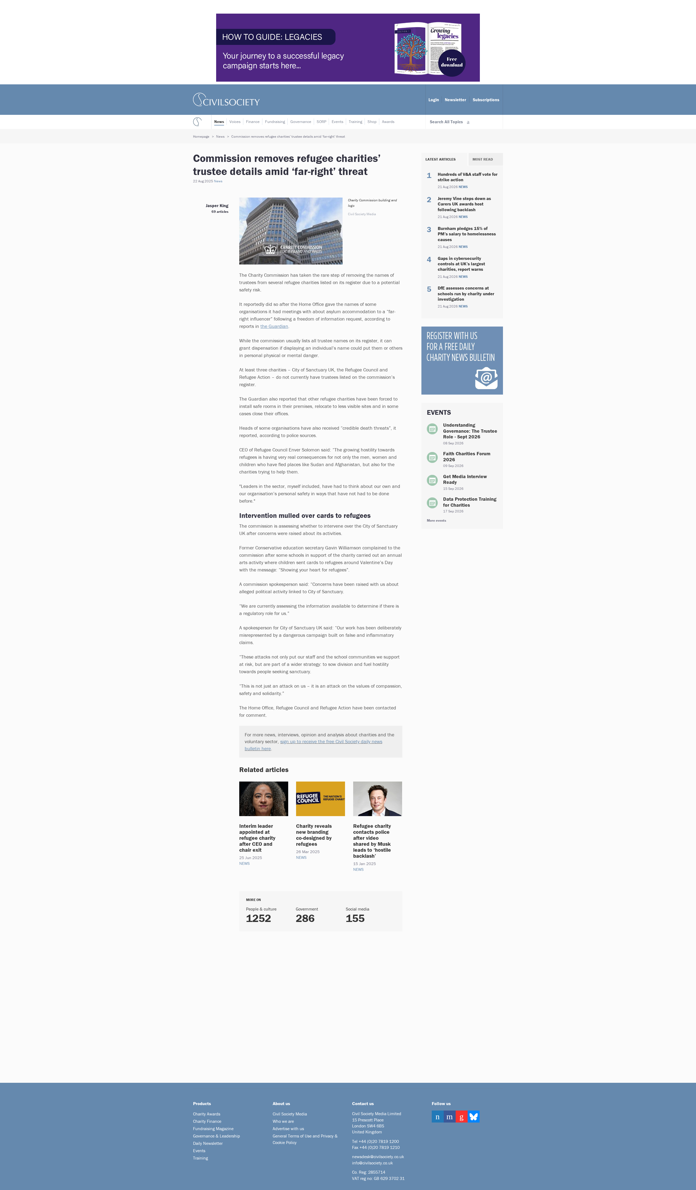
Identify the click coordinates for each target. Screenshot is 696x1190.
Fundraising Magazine (213, 1128)
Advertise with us (288, 1128)
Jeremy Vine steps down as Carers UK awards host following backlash (464, 204)
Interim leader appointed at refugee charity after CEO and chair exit (257, 837)
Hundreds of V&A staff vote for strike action (468, 177)
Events (337, 121)
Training (355, 121)
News (219, 121)
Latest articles (440, 159)
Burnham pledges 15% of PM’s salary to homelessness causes (467, 233)
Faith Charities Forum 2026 (466, 456)
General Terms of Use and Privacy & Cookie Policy (305, 1139)
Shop (372, 121)
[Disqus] (314, 1005)
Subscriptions (486, 99)
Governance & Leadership (216, 1136)
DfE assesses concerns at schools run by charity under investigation (466, 293)
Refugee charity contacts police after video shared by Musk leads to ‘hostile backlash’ (372, 840)
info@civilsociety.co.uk (372, 1163)
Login (433, 99)
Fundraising (275, 121)
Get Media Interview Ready (465, 479)
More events (436, 520)
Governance (300, 121)
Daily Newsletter (208, 1143)
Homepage (201, 136)
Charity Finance (207, 1121)
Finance (253, 121)
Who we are (283, 1121)
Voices (235, 121)
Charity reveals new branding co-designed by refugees (314, 834)
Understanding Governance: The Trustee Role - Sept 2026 (470, 431)
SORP (321, 121)
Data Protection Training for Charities (469, 502)
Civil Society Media (290, 1114)
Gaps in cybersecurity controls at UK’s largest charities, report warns (461, 263)
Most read (483, 159)
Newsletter (455, 99)
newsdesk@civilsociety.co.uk (378, 1156)
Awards (388, 121)
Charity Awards (206, 1114)
